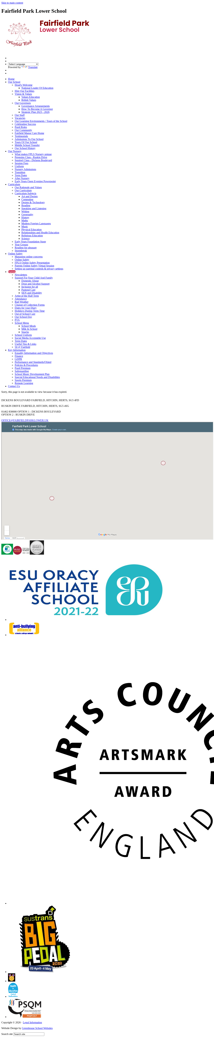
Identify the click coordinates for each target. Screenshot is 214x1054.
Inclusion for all (29, 286)
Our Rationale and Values (28, 187)
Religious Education (32, 235)
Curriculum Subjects (25, 193)
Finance (19, 356)
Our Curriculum (23, 190)
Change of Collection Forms (30, 304)
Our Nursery (14, 151)
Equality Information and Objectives (34, 353)
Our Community (23, 130)
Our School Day (23, 316)
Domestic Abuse (30, 280)
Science (25, 238)
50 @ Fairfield (22, 347)
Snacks (25, 332)
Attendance (21, 298)
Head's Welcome (23, 85)
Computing (27, 199)
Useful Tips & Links (25, 344)
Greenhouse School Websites (37, 1028)
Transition (20, 172)
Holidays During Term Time (30, 310)
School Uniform (23, 335)
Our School (14, 81)
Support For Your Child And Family (34, 277)
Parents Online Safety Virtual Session (34, 265)
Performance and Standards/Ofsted (33, 362)
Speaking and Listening (33, 208)
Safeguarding (22, 371)
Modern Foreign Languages (36, 223)
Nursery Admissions (25, 169)
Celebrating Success (25, 124)
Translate (33, 67)
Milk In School (29, 329)
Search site (7, 1034)
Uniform (19, 166)
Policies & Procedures (26, 365)
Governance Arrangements (35, 106)
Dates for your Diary (26, 307)
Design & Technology (33, 202)
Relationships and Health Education (40, 232)
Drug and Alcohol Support (35, 283)
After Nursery (22, 178)
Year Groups (21, 244)
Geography (27, 214)
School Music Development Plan (32, 374)
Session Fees (21, 163)
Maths (24, 220)
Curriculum (14, 184)
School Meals (28, 326)
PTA (17, 319)
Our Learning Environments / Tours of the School (41, 121)
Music (24, 226)
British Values (28, 100)
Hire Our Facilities (24, 91)
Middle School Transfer (27, 145)
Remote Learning (24, 383)
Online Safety (15, 253)
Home (11, 78)
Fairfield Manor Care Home (29, 133)
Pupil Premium (22, 368)
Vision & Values (23, 94)
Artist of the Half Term (27, 295)
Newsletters (21, 274)
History (25, 217)
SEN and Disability (31, 292)
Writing (25, 211)
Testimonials (21, 136)
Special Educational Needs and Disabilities (37, 377)
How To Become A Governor (37, 109)
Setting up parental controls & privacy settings (39, 268)
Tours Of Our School (26, 142)
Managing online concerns (29, 256)
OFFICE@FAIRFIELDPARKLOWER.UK (24, 420)
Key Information (17, 350)
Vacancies (20, 118)
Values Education (30, 97)
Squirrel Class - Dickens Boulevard (33, 160)
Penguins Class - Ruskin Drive (31, 157)
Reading (25, 205)
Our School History (25, 148)
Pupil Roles (21, 127)
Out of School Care (25, 313)
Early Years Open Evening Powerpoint (35, 181)
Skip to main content (12, 2)
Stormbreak (21, 250)
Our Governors (23, 103)
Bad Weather (21, 301)
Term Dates (21, 175)
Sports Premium (23, 380)
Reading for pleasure (26, 247)
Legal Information (32, 1022)
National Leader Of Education (37, 88)
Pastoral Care (28, 289)
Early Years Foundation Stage (30, 241)
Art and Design (29, 196)
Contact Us (14, 386)
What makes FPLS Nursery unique (33, 154)
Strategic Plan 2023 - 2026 (35, 112)
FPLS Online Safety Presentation (32, 262)
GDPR (18, 359)
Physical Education (31, 229)
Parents (12, 271)
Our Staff (20, 115)
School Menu (22, 322)
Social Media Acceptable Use (30, 338)
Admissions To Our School (29, 139)
